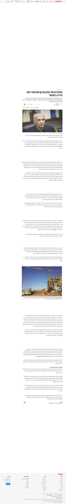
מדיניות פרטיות (8, 480)
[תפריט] (62, 1)
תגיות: (61, 402)
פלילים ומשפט (28, 1)
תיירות (21, 1)
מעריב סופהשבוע (43, 483)
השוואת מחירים (26, 487)
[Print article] (28, 104)
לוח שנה (11, 1)
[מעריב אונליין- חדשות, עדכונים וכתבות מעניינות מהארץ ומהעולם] (58, 1)
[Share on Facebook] (36, 104)
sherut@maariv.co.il (55, 496)
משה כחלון (60, 403)
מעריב (61, 89)
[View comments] (24, 104)
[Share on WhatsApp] (31, 104)
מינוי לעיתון (44, 486)
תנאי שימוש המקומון (7, 482)
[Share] (39, 104)
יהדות (62, 487)
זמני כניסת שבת (16, 1)
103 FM (27, 482)
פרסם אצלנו (44, 479)
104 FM (27, 485)
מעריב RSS (44, 482)
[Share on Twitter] (34, 104)
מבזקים (62, 479)
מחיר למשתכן (51, 403)
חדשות (55, 1)
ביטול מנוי (44, 490)
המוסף (45, 485)
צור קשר (44, 478)
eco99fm (27, 483)
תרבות (41, 1)
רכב (23, 1)
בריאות (32, 1)
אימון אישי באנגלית (26, 478)
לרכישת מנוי (8, 1)
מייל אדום (44, 480)
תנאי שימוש (8, 478)
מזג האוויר (61, 489)
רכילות (35, 1)
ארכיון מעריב (44, 487)
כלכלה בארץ (61, 480)
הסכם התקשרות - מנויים (6, 479)
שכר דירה (56, 403)
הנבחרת (51, 1)
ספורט (44, 1)
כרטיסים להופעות (60, 490)
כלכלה (47, 1)
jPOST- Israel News (25, 479)
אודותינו (44, 489)
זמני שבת (27, 486)
